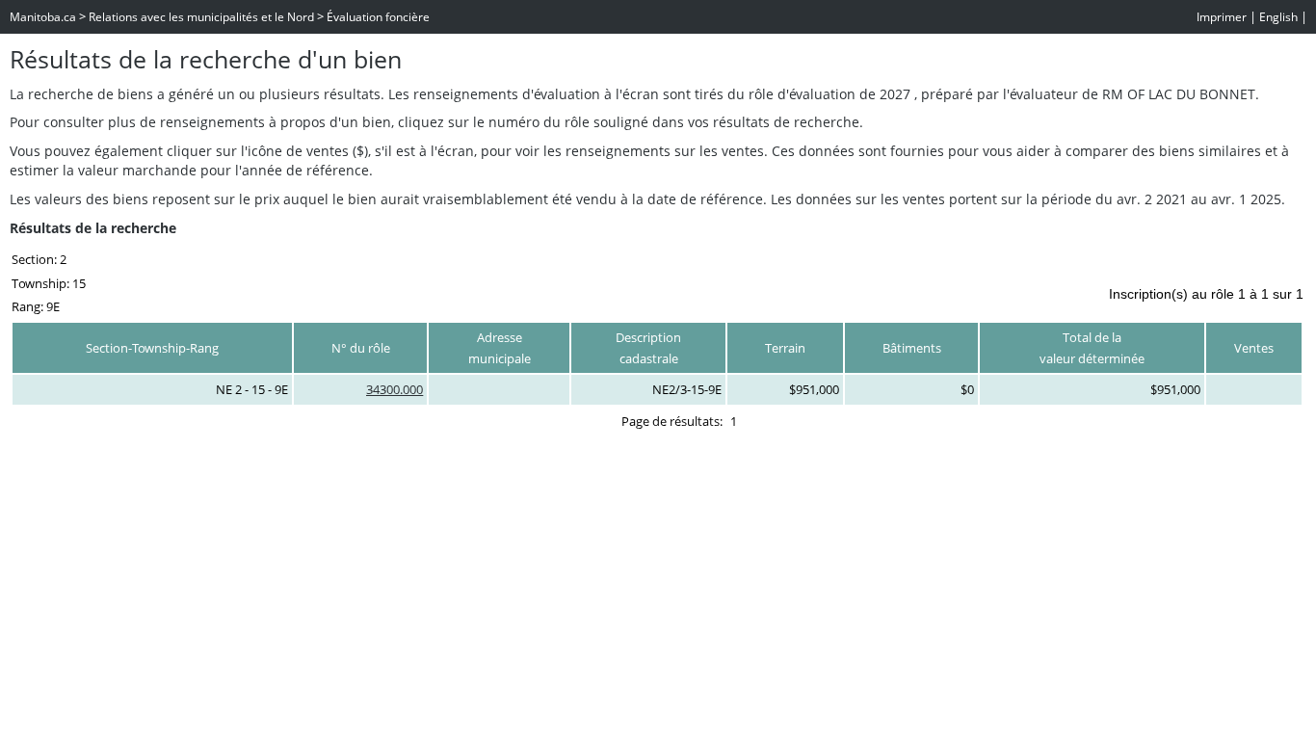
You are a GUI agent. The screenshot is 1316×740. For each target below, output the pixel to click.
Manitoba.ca (43, 17)
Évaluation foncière (378, 17)
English (1278, 17)
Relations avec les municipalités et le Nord (201, 17)
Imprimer (1222, 17)
